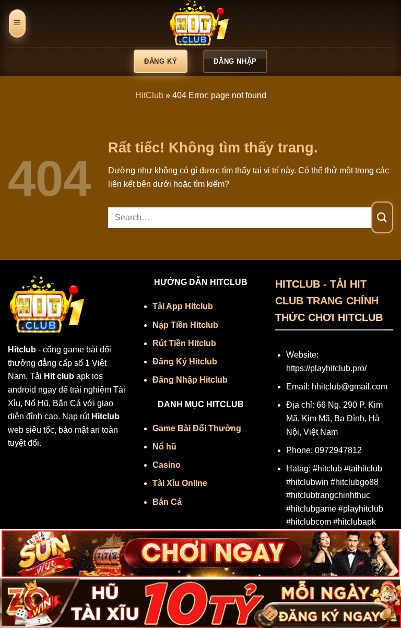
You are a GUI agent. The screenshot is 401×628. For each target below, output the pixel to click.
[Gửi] (382, 217)
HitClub (149, 95)
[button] (17, 23)
